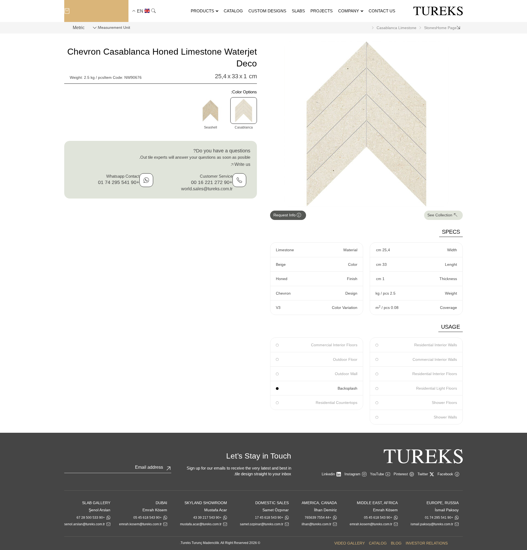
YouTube (377, 474)
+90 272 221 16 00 (211, 182)
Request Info (285, 215)
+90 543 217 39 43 (207, 518)
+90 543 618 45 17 (269, 518)
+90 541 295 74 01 (118, 182)
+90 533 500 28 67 (91, 518)
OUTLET (95, 11)
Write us (241, 164)
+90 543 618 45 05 (378, 518)
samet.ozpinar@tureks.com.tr (261, 524)
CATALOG (378, 543)
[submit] (168, 468)
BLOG (396, 543)
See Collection (440, 215)
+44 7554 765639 (318, 518)
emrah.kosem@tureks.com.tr (371, 524)
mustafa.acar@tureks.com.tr (201, 524)
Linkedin (328, 474)
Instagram (352, 474)
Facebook (445, 474)
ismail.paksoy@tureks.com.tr (432, 524)
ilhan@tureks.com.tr (316, 524)
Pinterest (401, 474)
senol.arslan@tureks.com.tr (84, 524)
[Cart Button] (67, 10)
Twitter (422, 474)
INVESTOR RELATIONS (427, 543)
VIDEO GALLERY (349, 543)
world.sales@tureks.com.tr (206, 188)
